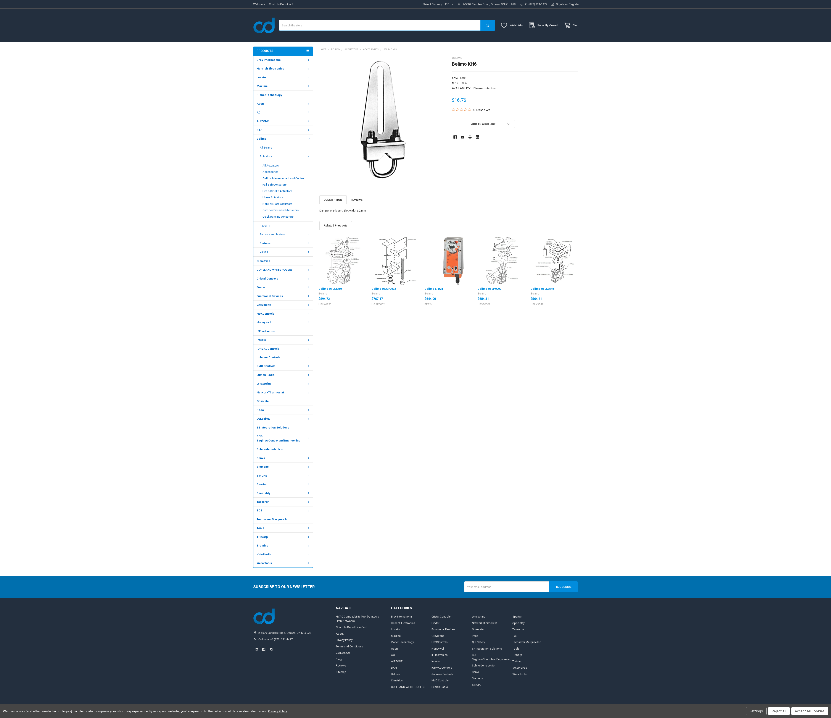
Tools (260, 528)
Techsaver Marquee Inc (273, 519)
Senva (261, 458)
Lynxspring (264, 383)
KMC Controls (266, 366)
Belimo (261, 138)
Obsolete (263, 401)
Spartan (262, 484)
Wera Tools (264, 563)
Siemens (263, 466)
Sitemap (341, 672)
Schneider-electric (270, 449)
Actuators (266, 156)
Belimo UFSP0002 (489, 288)
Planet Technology (269, 95)
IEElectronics (266, 331)
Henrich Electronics (270, 68)
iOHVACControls (268, 348)
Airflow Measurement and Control (283, 178)
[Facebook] (455, 137)
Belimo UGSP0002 (384, 288)
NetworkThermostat (270, 392)
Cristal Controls (267, 278)
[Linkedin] (477, 137)
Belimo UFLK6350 (330, 288)
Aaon (260, 103)
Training (262, 545)
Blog (339, 659)
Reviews (356, 199)
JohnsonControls (268, 357)
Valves (264, 252)
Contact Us (343, 652)
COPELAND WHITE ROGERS (274, 269)
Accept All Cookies (810, 711)
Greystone (264, 304)
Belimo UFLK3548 (542, 288)
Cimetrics (263, 261)
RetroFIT (265, 225)
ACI (259, 112)
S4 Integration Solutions (273, 427)
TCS (259, 510)
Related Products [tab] (335, 225)
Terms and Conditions (349, 646)
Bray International (269, 59)
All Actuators (271, 165)
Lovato (261, 77)
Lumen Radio (265, 375)
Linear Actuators (273, 197)
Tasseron (263, 501)
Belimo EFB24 (434, 288)
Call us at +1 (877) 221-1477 (275, 639)
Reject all (779, 711)
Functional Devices (270, 296)
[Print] (470, 137)
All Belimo (266, 147)
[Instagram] (271, 649)
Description (333, 199)
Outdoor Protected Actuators (281, 210)
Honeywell (264, 322)
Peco (260, 410)
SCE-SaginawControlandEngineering (278, 438)
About (340, 633)
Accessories (270, 171)
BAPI (260, 130)
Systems (265, 243)
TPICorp (262, 536)
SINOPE (262, 475)
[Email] (462, 137)
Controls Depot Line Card (351, 627)
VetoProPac (265, 554)
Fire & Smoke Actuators (277, 191)
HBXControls (265, 313)
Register (574, 4)
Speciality (263, 493)
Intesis (261, 339)
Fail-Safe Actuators (275, 184)
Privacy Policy (344, 640)
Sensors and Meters (272, 234)
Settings (756, 711)
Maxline (262, 86)
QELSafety (263, 418)
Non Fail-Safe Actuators (277, 203)
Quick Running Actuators (278, 216)
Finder (261, 287)
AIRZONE (263, 121)
